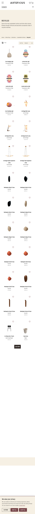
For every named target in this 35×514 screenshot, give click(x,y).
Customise (6, 510)
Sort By (21, 43)
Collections (13, 37)
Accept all (23, 510)
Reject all (14, 510)
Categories (4, 7)
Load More (17, 346)
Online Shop (7, 37)
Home (3, 37)
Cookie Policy (22, 505)
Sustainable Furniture (21, 37)
